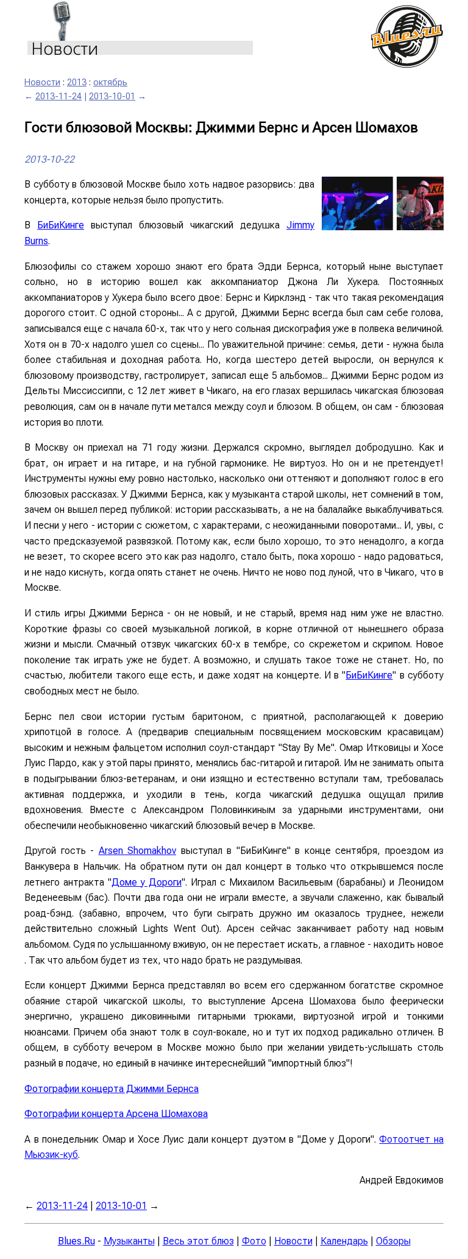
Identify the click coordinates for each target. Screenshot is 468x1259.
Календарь (344, 1241)
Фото (254, 1241)
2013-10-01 (112, 96)
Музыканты (129, 1241)
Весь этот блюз (198, 1241)
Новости (42, 82)
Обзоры (393, 1241)
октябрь (110, 82)
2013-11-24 (58, 96)
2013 (77, 82)
